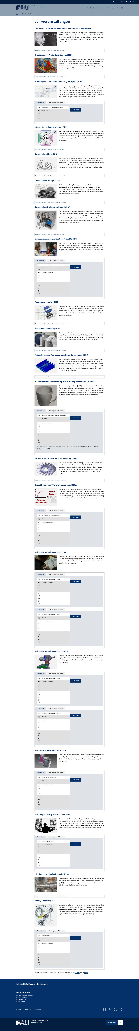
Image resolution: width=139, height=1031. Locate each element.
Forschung (110, 8)
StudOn (77, 973)
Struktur (123, 2)
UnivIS (86, 973)
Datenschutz (27, 1009)
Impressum (19, 1009)
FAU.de (116, 2)
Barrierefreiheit (37, 1009)
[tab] (40, 102)
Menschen (89, 8)
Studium (99, 8)
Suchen (130, 2)
